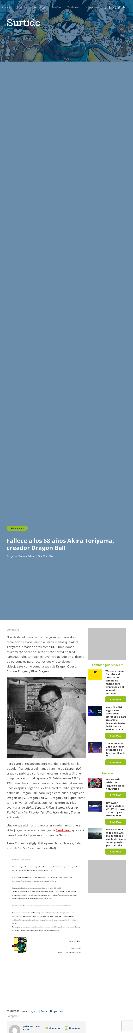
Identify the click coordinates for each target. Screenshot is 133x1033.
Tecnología (39, 7)
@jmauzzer (75, 1028)
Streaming (22, 7)
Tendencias (73, 7)
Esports (6, 7)
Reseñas (56, 7)
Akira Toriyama (30, 1011)
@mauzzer (55, 1028)
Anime (44, 1011)
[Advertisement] (46, 985)
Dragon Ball (56, 1011)
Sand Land (63, 830)
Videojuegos (92, 7)
